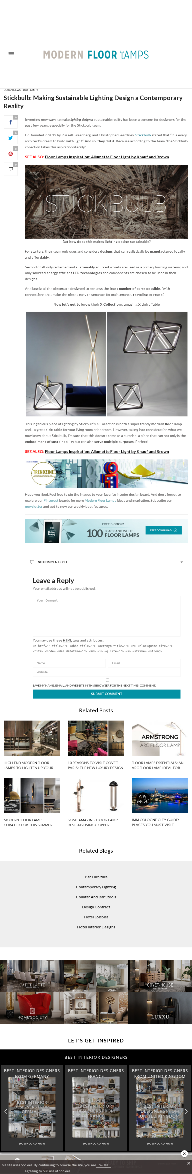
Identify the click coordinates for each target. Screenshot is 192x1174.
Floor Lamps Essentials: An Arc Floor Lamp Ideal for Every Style (158, 768)
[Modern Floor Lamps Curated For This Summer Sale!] (32, 795)
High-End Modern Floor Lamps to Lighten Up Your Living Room (28, 768)
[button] (186, 1111)
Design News (12, 89)
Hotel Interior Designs (96, 926)
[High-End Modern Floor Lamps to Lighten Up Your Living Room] (32, 738)
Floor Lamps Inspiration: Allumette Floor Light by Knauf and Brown (107, 156)
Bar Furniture (96, 876)
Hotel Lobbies (96, 916)
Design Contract (96, 906)
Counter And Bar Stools (96, 896)
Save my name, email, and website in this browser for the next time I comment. (94, 685)
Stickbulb (143, 135)
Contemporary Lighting (96, 886)
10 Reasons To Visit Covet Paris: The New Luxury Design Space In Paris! (95, 768)
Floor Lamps (30, 89)
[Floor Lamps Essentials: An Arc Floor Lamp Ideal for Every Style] (160, 738)
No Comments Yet (53, 562)
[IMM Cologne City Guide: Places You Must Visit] (160, 795)
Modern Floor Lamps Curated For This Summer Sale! (28, 825)
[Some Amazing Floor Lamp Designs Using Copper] (96, 795)
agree (103, 1164)
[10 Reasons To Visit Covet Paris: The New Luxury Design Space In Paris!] (96, 738)
